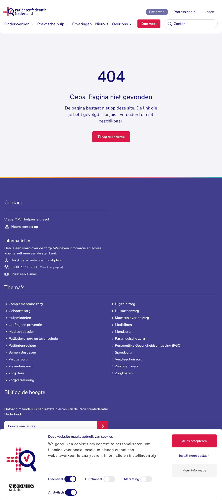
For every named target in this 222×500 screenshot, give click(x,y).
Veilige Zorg (18, 359)
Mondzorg (123, 332)
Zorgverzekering (21, 380)
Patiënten (157, 12)
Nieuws (101, 24)
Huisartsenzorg (127, 311)
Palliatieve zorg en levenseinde (33, 338)
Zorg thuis (16, 373)
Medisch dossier (21, 332)
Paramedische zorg (130, 338)
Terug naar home (111, 136)
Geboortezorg (19, 311)
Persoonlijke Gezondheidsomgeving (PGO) (148, 345)
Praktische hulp (50, 24)
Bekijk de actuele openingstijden (35, 260)
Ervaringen (82, 24)
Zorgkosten (124, 373)
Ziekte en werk (126, 366)
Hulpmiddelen (20, 318)
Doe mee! (149, 23)
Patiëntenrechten (22, 345)
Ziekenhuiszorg (20, 366)
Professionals (184, 12)
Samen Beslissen (22, 352)
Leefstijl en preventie (25, 325)
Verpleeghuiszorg (128, 359)
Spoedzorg (123, 352)
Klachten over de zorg (132, 318)
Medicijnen (123, 325)
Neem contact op (24, 226)
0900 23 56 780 (36, 267)
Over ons (120, 24)
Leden (209, 12)
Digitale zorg (125, 304)
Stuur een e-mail (23, 274)
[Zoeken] (169, 24)
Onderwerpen (16, 24)
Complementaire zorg (26, 304)
